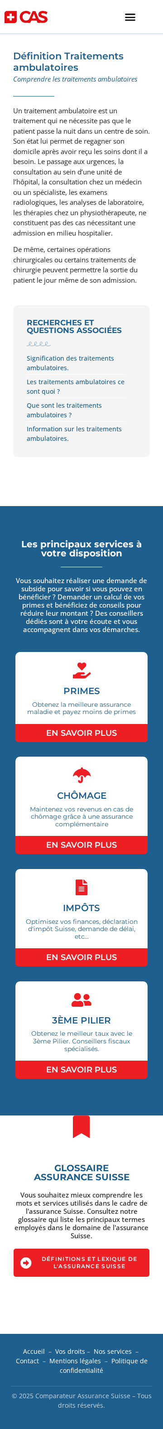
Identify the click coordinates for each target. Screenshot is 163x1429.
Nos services (113, 1351)
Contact (27, 1361)
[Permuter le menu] (130, 17)
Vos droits (70, 1351)
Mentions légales (75, 1361)
